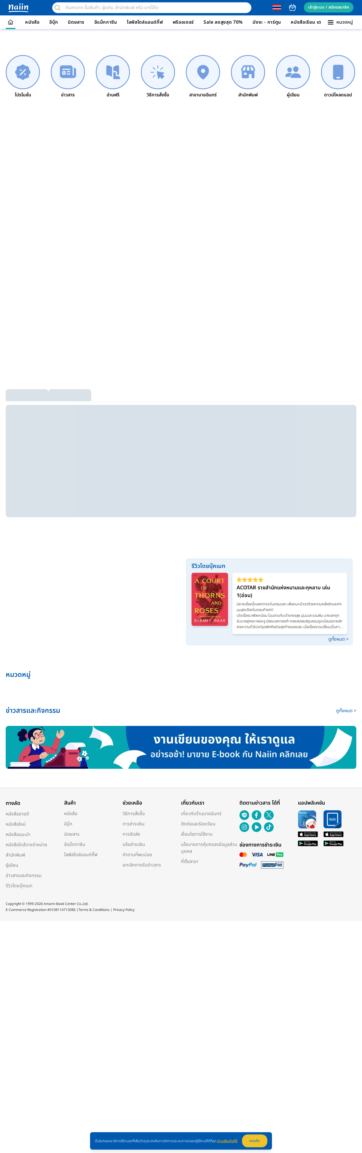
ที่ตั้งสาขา (189, 861)
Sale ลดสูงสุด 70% (223, 22)
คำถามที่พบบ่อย (137, 854)
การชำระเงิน (134, 824)
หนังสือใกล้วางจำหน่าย (26, 844)
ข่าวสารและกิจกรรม (24, 875)
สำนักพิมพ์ (15, 855)
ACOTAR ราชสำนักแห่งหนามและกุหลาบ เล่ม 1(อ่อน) (283, 591)
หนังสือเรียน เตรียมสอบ (314, 22)
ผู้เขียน (12, 865)
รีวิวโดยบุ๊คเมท (19, 885)
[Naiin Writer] (181, 747)
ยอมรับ (254, 1140)
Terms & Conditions (93, 909)
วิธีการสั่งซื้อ (134, 813)
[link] (23, 76)
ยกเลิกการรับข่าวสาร (142, 865)
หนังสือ (32, 22)
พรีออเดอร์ (183, 22)
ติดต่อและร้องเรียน (198, 824)
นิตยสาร (76, 22)
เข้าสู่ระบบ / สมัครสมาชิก (328, 7)
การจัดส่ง (131, 834)
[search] (57, 8)
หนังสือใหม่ (16, 824)
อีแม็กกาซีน (105, 22)
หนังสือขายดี (17, 814)
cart (292, 7)
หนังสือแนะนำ (18, 834)
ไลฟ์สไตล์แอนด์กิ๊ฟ (145, 22)
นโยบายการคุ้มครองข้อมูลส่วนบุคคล (209, 848)
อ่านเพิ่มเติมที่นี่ (227, 1141)
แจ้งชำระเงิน (134, 844)
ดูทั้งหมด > (338, 639)
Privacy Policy (124, 909)
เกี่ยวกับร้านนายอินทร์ (201, 813)
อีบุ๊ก (53, 22)
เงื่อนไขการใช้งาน (197, 834)
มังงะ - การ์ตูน (267, 22)
